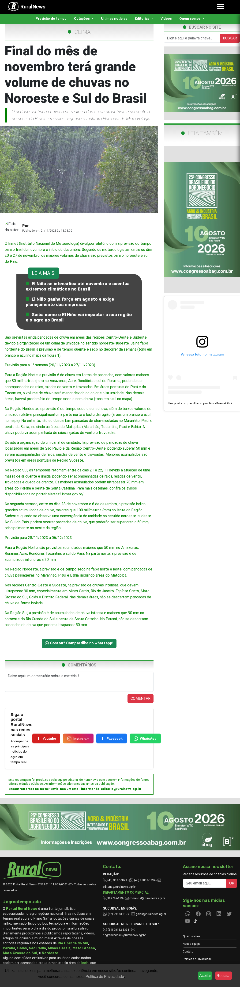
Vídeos (166, 19)
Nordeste (50, 953)
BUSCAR (230, 38)
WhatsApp (148, 738)
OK (231, 883)
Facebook (115, 738)
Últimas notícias (114, 19)
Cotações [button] (82, 19)
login (85, 963)
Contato (188, 951)
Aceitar (205, 976)
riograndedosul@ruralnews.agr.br (124, 935)
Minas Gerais (59, 948)
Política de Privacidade (197, 959)
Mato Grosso (83, 948)
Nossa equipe (191, 943)
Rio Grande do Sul (73, 943)
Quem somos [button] (190, 19)
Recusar (224, 976)
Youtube (49, 738)
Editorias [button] (142, 19)
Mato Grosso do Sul (20, 953)
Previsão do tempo (51, 19)
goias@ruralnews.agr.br (150, 914)
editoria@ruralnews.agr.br (121, 789)
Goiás (22, 948)
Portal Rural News (21, 909)
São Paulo (37, 948)
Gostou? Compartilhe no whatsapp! (81, 643)
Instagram (81, 738)
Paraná (9, 948)
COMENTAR (140, 698)
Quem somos (191, 936)
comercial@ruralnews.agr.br (147, 898)
